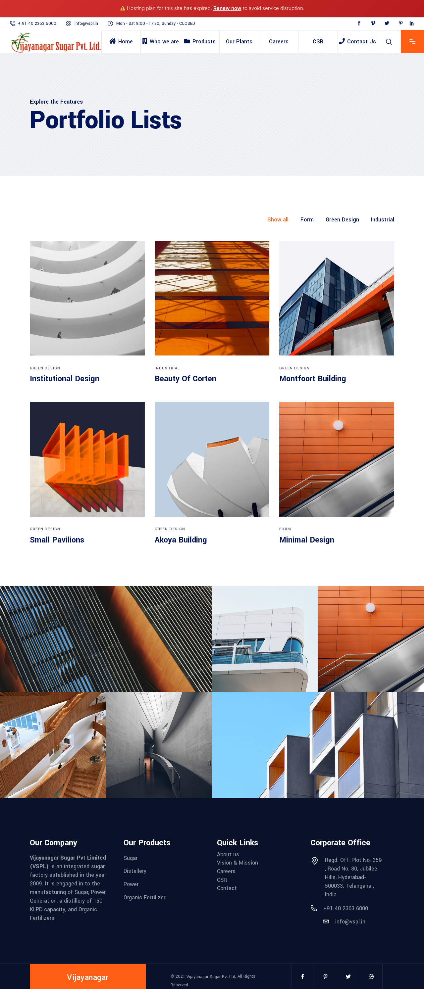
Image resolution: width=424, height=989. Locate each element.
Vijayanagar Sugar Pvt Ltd (210, 976)
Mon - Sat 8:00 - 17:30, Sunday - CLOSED (155, 23)
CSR (222, 879)
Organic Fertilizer (144, 897)
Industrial (167, 368)
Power (131, 884)
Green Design (45, 368)
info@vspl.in (86, 23)
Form (285, 529)
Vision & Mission (237, 863)
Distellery (135, 871)
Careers (226, 871)
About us (228, 854)
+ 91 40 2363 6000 (37, 23)
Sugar (130, 858)
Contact (227, 888)
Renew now (227, 8)
